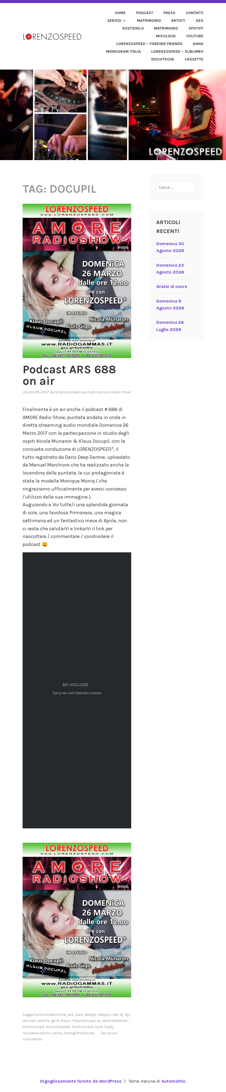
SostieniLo (133, 28)
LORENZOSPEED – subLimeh (177, 51)
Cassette (194, 59)
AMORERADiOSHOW (51, 1014)
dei (115, 1014)
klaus (66, 1020)
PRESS (169, 12)
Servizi (114, 20)
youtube (194, 36)
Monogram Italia (123, 51)
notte (57, 1033)
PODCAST (144, 12)
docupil (29, 1020)
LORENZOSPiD (82, 1026)
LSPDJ (108, 1026)
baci (79, 1014)
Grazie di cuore (171, 286)
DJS (127, 1014)
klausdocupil (83, 1020)
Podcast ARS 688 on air (69, 375)
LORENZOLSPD (33, 1026)
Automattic (173, 1081)
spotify (196, 28)
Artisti (178, 20)
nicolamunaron (36, 1033)
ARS (71, 1014)
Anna (198, 43)
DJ (121, 1014)
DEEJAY (90, 1014)
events (43, 1020)
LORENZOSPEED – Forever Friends (149, 43)
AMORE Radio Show (115, 392)
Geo (199, 20)
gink (55, 1020)
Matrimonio (149, 20)
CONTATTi (194, 12)
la (98, 1020)
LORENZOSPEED (67, 392)
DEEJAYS (104, 1014)
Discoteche (162, 59)
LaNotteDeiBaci (115, 1020)
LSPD (99, 1026)
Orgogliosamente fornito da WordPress (81, 1081)
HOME (120, 12)
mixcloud (166, 36)
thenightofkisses (79, 1033)
